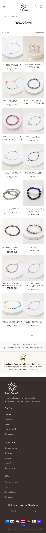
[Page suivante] (38, 335)
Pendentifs (8, 419)
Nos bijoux (8, 453)
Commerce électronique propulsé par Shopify (28, 529)
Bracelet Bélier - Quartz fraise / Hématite (34, 173)
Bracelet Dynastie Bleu (34, 100)
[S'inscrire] (35, 511)
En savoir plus (33, 369)
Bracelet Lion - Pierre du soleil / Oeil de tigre (12, 284)
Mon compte (8, 497)
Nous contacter (9, 468)
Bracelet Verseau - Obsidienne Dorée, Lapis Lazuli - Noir (33, 210)
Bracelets (7, 414)
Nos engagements (10, 448)
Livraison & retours (11, 482)
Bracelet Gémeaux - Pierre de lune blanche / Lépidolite (34, 285)
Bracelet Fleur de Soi (12, 136)
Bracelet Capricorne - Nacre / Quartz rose (33, 322)
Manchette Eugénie (33, 64)
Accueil (4, 16)
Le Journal (8, 458)
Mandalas (12, 529)
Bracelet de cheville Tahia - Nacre (12, 65)
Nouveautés (8, 434)
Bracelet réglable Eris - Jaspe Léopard (34, 246)
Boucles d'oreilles (10, 429)
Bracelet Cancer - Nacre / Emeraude (33, 137)
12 (32, 335)
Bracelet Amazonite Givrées (12, 209)
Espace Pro (8, 463)
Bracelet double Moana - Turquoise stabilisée (12, 322)
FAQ (6, 487)
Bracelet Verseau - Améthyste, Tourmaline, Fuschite (12, 247)
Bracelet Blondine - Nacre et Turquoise (12, 173)
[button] (4, 6)
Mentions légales (10, 492)
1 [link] (7, 335)
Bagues (7, 424)
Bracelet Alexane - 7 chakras (12, 101)
